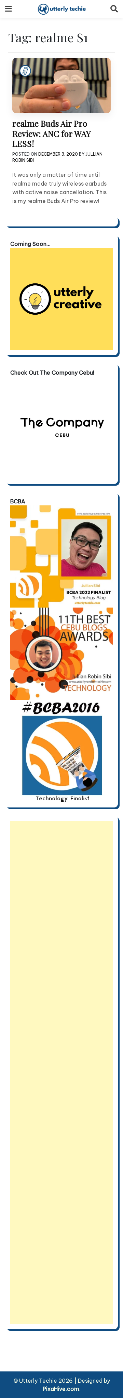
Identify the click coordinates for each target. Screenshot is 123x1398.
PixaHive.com (61, 1388)
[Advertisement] (61, 1072)
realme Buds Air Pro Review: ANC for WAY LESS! (51, 133)
